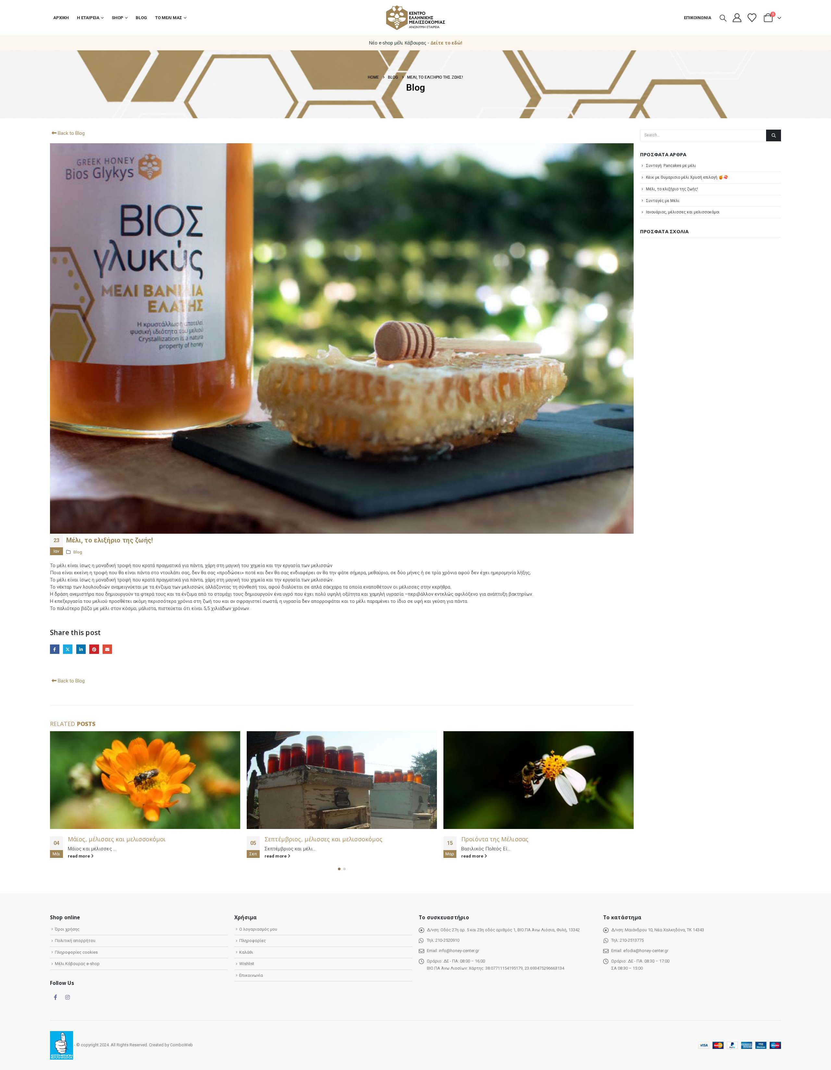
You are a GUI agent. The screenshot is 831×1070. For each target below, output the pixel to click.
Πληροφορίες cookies (76, 952)
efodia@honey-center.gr (645, 950)
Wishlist (246, 963)
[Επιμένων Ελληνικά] (61, 1044)
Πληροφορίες (252, 940)
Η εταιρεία (88, 17)
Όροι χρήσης (67, 929)
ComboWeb (181, 1044)
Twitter (67, 649)
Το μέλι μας (168, 17)
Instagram (67, 997)
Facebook (54, 649)
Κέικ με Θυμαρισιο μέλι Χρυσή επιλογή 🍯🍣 (687, 177)
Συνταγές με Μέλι (662, 200)
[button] (723, 18)
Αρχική (61, 17)
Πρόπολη (474, 839)
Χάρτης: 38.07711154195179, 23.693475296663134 (516, 968)
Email (107, 649)
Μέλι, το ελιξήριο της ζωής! (672, 189)
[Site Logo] (415, 17)
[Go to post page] (145, 780)
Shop (117, 17)
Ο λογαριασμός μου (258, 929)
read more (79, 856)
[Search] (773, 135)
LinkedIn (81, 649)
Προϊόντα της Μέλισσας (298, 839)
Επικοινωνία (697, 17)
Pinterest (94, 649)
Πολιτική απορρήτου (75, 940)
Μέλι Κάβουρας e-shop (77, 963)
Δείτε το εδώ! (446, 43)
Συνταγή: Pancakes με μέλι (671, 165)
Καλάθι (246, 952)
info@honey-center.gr (459, 950)
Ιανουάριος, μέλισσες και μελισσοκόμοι (683, 212)
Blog (141, 17)
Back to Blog (70, 133)
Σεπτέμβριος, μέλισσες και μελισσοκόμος (127, 839)
